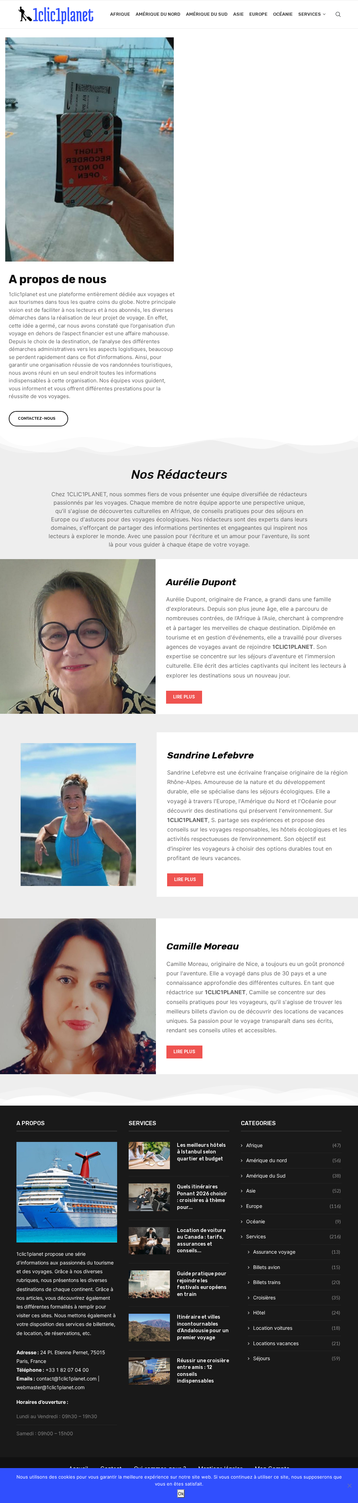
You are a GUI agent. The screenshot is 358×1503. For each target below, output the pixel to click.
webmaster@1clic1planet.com (50, 1387)
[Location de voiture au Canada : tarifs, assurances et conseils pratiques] (149, 1241)
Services (309, 14)
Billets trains (296, 1282)
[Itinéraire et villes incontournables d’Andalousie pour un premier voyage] (149, 1327)
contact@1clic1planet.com (66, 1378)
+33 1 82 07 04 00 (67, 1370)
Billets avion (296, 1267)
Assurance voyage (296, 1252)
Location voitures (296, 1328)
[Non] (349, 1485)
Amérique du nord (158, 14)
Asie (238, 14)
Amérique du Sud (207, 14)
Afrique (120, 14)
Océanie (283, 14)
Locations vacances (296, 1343)
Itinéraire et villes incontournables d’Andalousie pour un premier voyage (203, 1327)
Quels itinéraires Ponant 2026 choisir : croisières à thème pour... (202, 1197)
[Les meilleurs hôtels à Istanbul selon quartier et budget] (149, 1156)
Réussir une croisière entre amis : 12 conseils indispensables (203, 1371)
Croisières (296, 1297)
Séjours (296, 1358)
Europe (258, 14)
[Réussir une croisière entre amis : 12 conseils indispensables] (149, 1371)
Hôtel (296, 1312)
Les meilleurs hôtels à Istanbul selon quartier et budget (201, 1152)
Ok (181, 1493)
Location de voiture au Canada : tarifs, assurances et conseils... (201, 1240)
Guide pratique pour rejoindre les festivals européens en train (202, 1284)
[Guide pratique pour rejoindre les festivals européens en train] (149, 1284)
